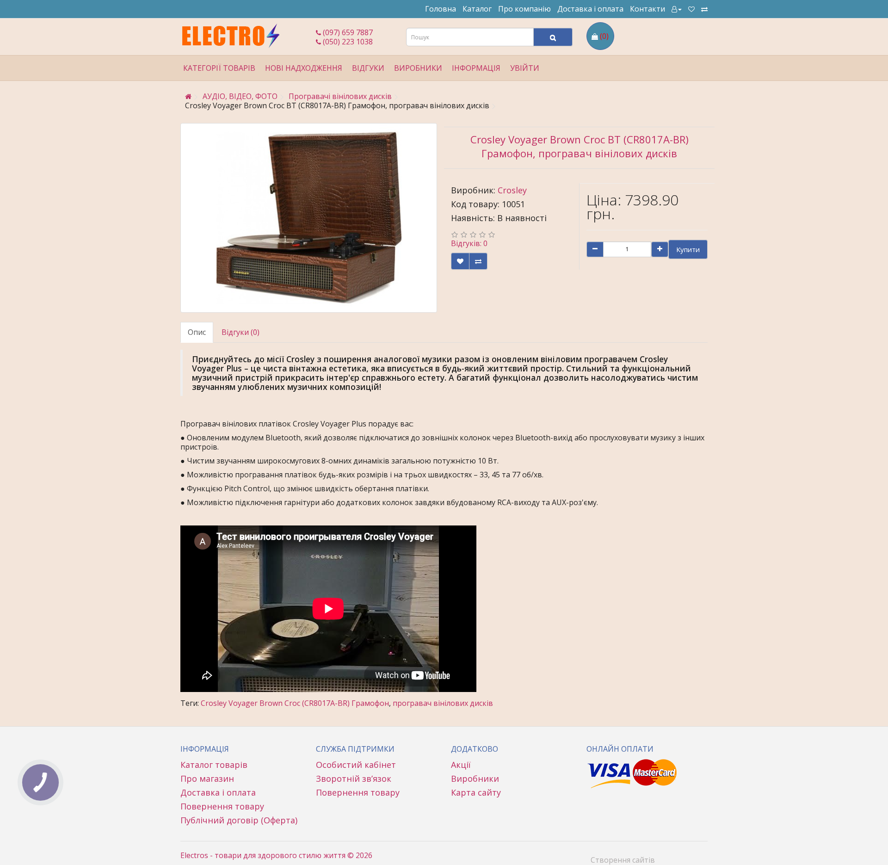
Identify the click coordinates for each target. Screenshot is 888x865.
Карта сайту (476, 792)
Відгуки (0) (240, 332)
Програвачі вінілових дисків (340, 96)
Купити (688, 249)
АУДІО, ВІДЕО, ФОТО (240, 96)
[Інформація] (677, 9)
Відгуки (368, 68)
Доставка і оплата (590, 9)
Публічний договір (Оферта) (238, 820)
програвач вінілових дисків (443, 703)
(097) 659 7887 (347, 32)
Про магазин (207, 778)
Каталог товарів (213, 764)
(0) (604, 36)
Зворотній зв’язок (353, 778)
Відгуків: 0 (469, 243)
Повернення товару (222, 806)
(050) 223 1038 (347, 42)
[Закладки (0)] (691, 9)
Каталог (477, 9)
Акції (461, 764)
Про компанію (524, 9)
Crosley (512, 190)
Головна (440, 9)
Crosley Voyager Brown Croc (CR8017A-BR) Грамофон (295, 703)
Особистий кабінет (356, 764)
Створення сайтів (623, 860)
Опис (197, 332)
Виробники (475, 778)
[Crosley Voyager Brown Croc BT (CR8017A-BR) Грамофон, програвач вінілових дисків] (308, 218)
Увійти (524, 68)
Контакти (647, 9)
